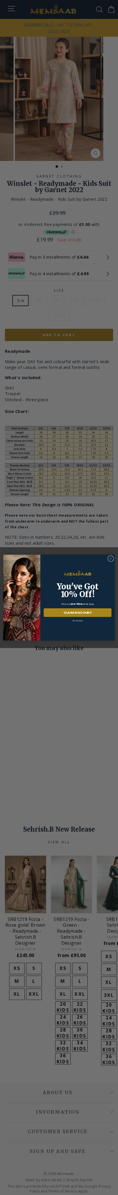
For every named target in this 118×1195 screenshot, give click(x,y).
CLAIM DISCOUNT (78, 612)
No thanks (77, 620)
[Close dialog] (110, 558)
